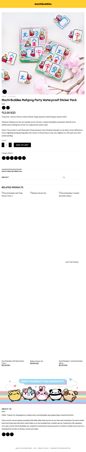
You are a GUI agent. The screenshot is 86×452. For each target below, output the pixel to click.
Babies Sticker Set (36, 361)
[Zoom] (4, 92)
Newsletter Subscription (60, 448)
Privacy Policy (43, 448)
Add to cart (22, 145)
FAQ (35, 448)
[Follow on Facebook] (4, 434)
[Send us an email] (12, 434)
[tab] (12, 171)
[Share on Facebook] (8, 158)
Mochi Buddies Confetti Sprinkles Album (71, 362)
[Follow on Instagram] (8, 434)
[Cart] (83, 3)
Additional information (12, 171)
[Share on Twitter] (12, 158)
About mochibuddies (24, 448)
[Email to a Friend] (16, 158)
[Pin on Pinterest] (20, 158)
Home (4, 96)
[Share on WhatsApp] (4, 158)
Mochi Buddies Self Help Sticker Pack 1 (13, 362)
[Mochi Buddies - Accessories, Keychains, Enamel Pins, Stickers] (43, 4)
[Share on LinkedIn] (24, 158)
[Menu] (3, 4)
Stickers (12, 96)
